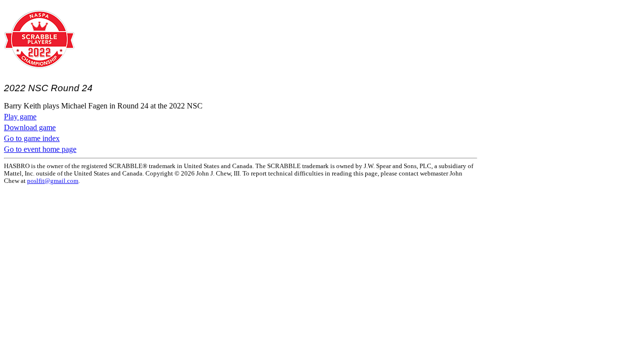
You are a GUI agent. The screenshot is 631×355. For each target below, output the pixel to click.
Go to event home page (40, 149)
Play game (20, 116)
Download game (30, 127)
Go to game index (32, 138)
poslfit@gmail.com (52, 181)
